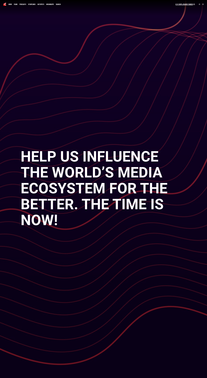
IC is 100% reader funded (184, 4)
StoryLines (31, 4)
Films (15, 4)
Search (58, 4)
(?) (194, 4)
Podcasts (22, 4)
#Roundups (50, 4)
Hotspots (41, 4)
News (10, 4)
